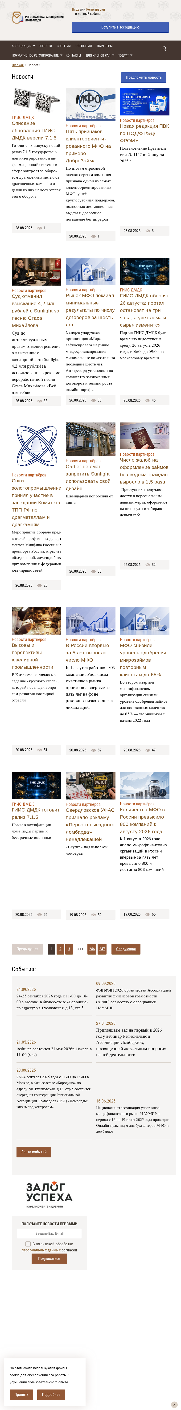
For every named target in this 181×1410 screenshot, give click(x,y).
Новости (45, 46)
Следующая (126, 949)
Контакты (73, 55)
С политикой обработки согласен (49, 1247)
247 (102, 949)
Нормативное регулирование (35, 55)
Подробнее (51, 1394)
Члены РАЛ (83, 46)
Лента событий (34, 1151)
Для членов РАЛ (98, 55)
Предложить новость (144, 77)
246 (92, 949)
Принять (21, 1394)
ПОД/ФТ (123, 55)
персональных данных (41, 1250)
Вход (75, 9)
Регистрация (95, 9)
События (64, 46)
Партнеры (105, 46)
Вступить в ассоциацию (120, 27)
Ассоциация (22, 46)
